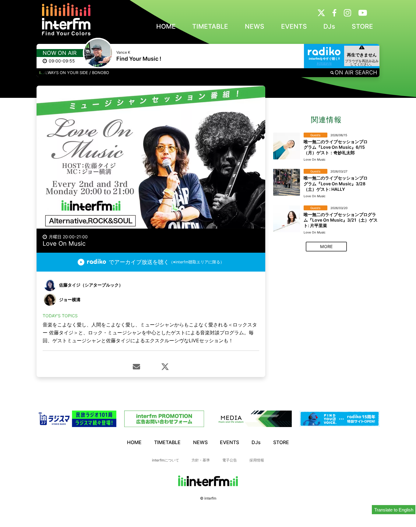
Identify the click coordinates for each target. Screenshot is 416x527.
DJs (329, 26)
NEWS (254, 26)
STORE (362, 26)
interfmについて (165, 460)
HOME (166, 26)
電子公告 (229, 460)
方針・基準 (201, 460)
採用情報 (256, 460)
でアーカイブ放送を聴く (166, 262)
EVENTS (294, 26)
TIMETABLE (210, 26)
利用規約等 (324, 63)
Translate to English (393, 509)
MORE (326, 246)
